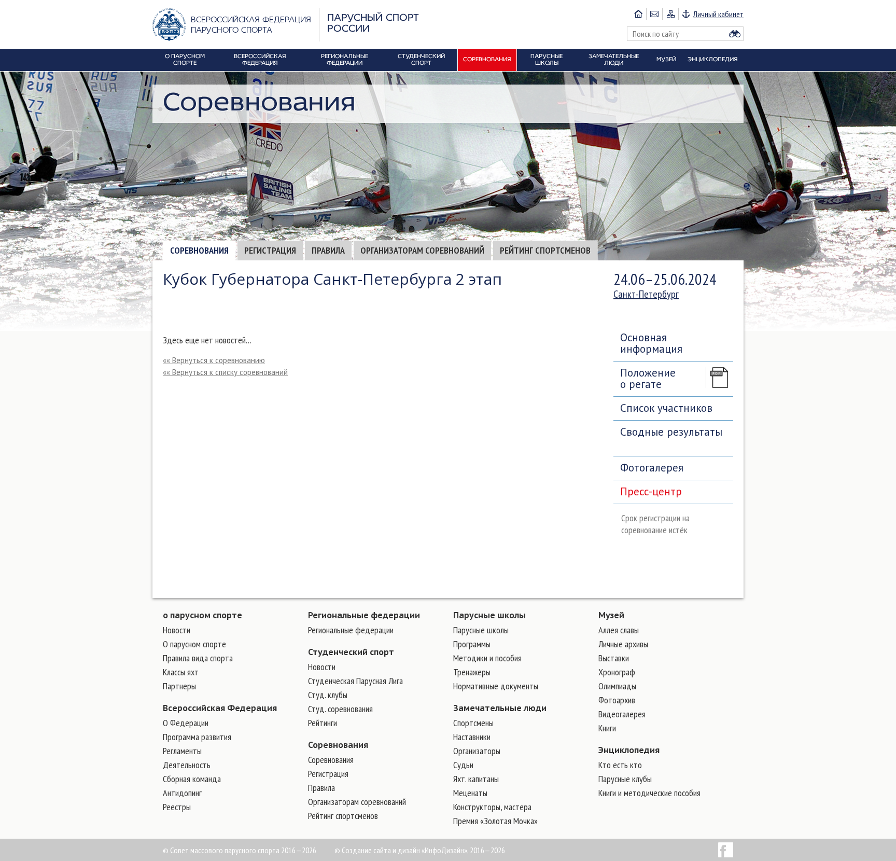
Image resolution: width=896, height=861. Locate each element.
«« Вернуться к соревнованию (214, 360)
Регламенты (182, 751)
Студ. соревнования (340, 709)
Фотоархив (616, 700)
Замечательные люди (500, 708)
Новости (176, 630)
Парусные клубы (625, 779)
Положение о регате (648, 378)
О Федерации (185, 723)
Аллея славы (618, 630)
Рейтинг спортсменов (545, 250)
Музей (611, 615)
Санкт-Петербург (646, 294)
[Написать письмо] (654, 14)
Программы (472, 644)
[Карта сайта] (670, 14)
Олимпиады (617, 686)
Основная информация (651, 343)
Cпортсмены (473, 723)
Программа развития (197, 737)
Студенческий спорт (351, 652)
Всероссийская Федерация (220, 708)
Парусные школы (489, 615)
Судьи (463, 765)
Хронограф (616, 672)
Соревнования (199, 250)
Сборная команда (192, 779)
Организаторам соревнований (422, 250)
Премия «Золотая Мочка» (495, 821)
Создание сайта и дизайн (381, 850)
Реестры (177, 807)
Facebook (725, 849)
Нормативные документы (495, 686)
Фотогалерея (651, 468)
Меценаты (470, 793)
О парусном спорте (194, 644)
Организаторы (476, 751)
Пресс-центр (651, 491)
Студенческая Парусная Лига (355, 681)
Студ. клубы (327, 695)
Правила (328, 250)
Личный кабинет (718, 14)
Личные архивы (623, 644)
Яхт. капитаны (476, 779)
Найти (734, 33)
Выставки (613, 658)
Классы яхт (181, 672)
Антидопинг (182, 793)
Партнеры (179, 686)
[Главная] (638, 14)
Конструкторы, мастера (492, 807)
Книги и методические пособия (649, 793)
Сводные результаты (671, 432)
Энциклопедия (629, 750)
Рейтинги (322, 723)
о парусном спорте (202, 615)
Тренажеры (472, 672)
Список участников (666, 408)
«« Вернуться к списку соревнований (225, 372)
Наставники (472, 737)
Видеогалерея (622, 714)
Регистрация (270, 250)
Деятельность (187, 765)
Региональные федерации (364, 615)
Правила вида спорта (198, 658)
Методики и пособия (487, 658)
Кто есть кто (620, 765)
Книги (607, 728)
